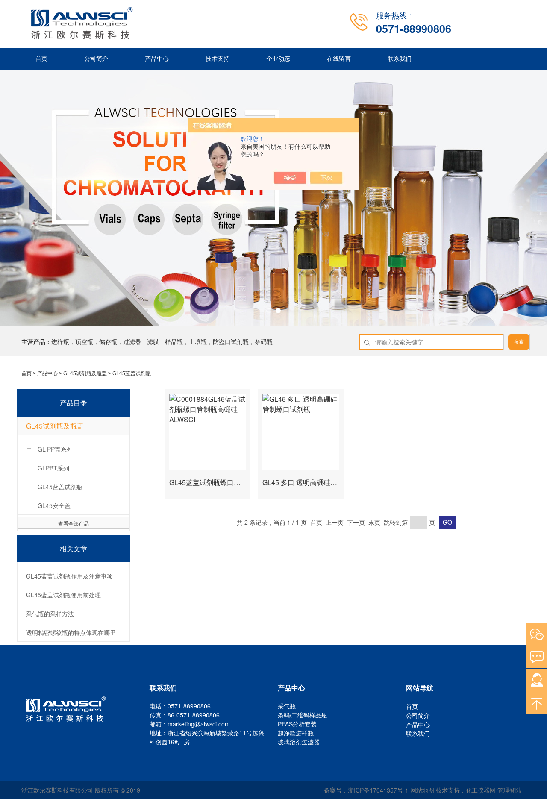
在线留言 (339, 59)
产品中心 (157, 59)
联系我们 (400, 59)
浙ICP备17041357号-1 (378, 790)
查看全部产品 (73, 523)
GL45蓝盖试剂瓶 (131, 373)
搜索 (519, 342)
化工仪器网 (481, 790)
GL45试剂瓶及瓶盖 (85, 373)
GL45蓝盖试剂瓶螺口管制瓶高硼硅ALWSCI (235, 482)
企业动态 (278, 59)
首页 (41, 59)
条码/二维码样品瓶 (302, 715)
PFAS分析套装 (297, 724)
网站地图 (422, 790)
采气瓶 (287, 706)
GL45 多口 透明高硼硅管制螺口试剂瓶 (320, 482)
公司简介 (96, 59)
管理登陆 (509, 790)
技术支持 (217, 59)
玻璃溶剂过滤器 (299, 741)
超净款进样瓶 (296, 732)
